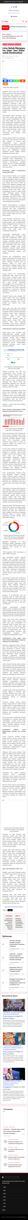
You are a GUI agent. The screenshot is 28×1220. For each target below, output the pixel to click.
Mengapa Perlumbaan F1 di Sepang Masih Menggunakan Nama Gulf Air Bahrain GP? (15, 1143)
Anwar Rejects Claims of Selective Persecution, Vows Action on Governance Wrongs (12, 1083)
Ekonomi (10, 44)
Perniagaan (12, 1127)
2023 (4, 1197)
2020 (4, 1206)
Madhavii (8, 1087)
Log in (4, 1210)
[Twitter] (11, 80)
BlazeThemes (23, 1217)
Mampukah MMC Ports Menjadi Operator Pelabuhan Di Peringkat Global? (16, 1158)
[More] (5, 84)
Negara (16, 1147)
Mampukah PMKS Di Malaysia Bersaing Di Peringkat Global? (16, 969)
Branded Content (15, 948)
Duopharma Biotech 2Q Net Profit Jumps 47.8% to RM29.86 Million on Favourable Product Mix (13, 1047)
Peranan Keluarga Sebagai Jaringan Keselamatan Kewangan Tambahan (13, 1)
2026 (4, 1187)
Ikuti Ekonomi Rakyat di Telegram (14, 906)
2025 (4, 1190)
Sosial (10, 910)
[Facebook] (5, 80)
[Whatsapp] (17, 80)
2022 (4, 1200)
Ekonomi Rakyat (8, 56)
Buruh (5, 44)
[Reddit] (22, 80)
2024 (4, 1193)
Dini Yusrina (9, 1016)
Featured (18, 44)
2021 (4, 1203)
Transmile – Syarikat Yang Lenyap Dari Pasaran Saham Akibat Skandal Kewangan (13, 1131)
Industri (16, 1139)
